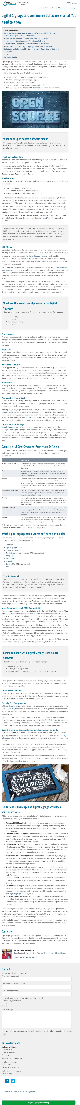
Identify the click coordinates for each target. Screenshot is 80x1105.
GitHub (26, 957)
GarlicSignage (11, 553)
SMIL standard (34, 88)
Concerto (9, 545)
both (5, 1006)
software (11, 709)
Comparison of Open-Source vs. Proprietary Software (24, 41)
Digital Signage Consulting (38, 1102)
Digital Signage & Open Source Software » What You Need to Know (29, 33)
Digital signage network (12, 706)
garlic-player (29, 267)
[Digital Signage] (9, 5)
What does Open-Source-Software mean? (21, 36)
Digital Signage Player (37, 256)
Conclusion (7, 52)
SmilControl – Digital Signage (55, 953)
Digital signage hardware (11, 427)
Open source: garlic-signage (67, 8)
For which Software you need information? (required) (22, 998)
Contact (6, 54)
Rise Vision (10, 558)
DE (76, 3)
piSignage (9, 556)
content (41, 412)
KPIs (29, 417)
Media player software (12, 1001)
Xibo (7, 567)
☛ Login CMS (31, 1092)
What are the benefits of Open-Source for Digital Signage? (27, 38)
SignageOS (10, 564)
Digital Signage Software (11, 412)
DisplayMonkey (12, 550)
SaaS (5, 1003)
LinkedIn (34, 957)
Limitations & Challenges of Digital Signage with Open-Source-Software (31, 49)
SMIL (65, 613)
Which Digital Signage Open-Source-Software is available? (27, 44)
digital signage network (19, 894)
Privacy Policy (19, 1092)
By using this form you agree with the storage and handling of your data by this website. (37, 1031)
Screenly (9, 561)
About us (8, 1092)
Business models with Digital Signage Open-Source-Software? (29, 46)
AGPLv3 (47, 218)
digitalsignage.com (13, 547)
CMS (10, 171)
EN (73, 3)
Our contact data (10, 57)
